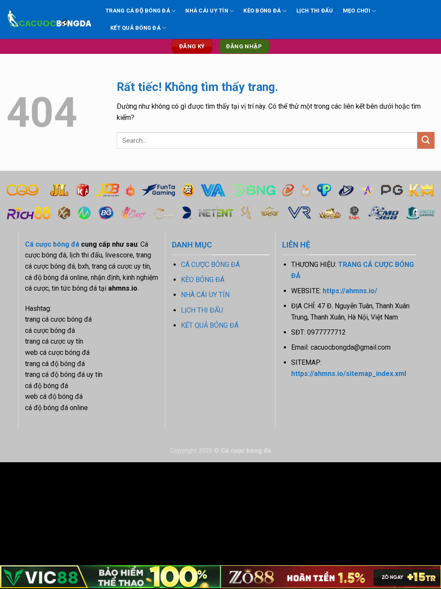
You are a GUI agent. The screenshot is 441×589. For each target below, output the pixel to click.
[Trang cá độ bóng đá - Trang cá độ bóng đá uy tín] (49, 19)
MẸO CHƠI (356, 10)
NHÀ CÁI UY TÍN (206, 10)
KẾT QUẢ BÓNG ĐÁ (135, 28)
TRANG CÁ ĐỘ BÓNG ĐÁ (138, 10)
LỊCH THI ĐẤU (314, 10)
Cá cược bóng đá (52, 244)
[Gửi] (426, 140)
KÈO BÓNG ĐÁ (262, 10)
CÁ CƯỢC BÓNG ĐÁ (210, 264)
